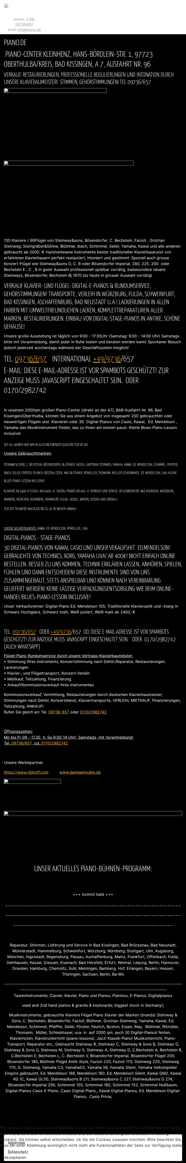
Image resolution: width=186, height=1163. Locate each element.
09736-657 (58, 712)
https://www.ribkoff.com (26, 772)
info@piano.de (29, 29)
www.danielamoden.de (80, 772)
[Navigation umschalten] (180, 17)
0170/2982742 (93, 712)
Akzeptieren (15, 1157)
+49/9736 (107, 359)
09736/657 (30, 359)
